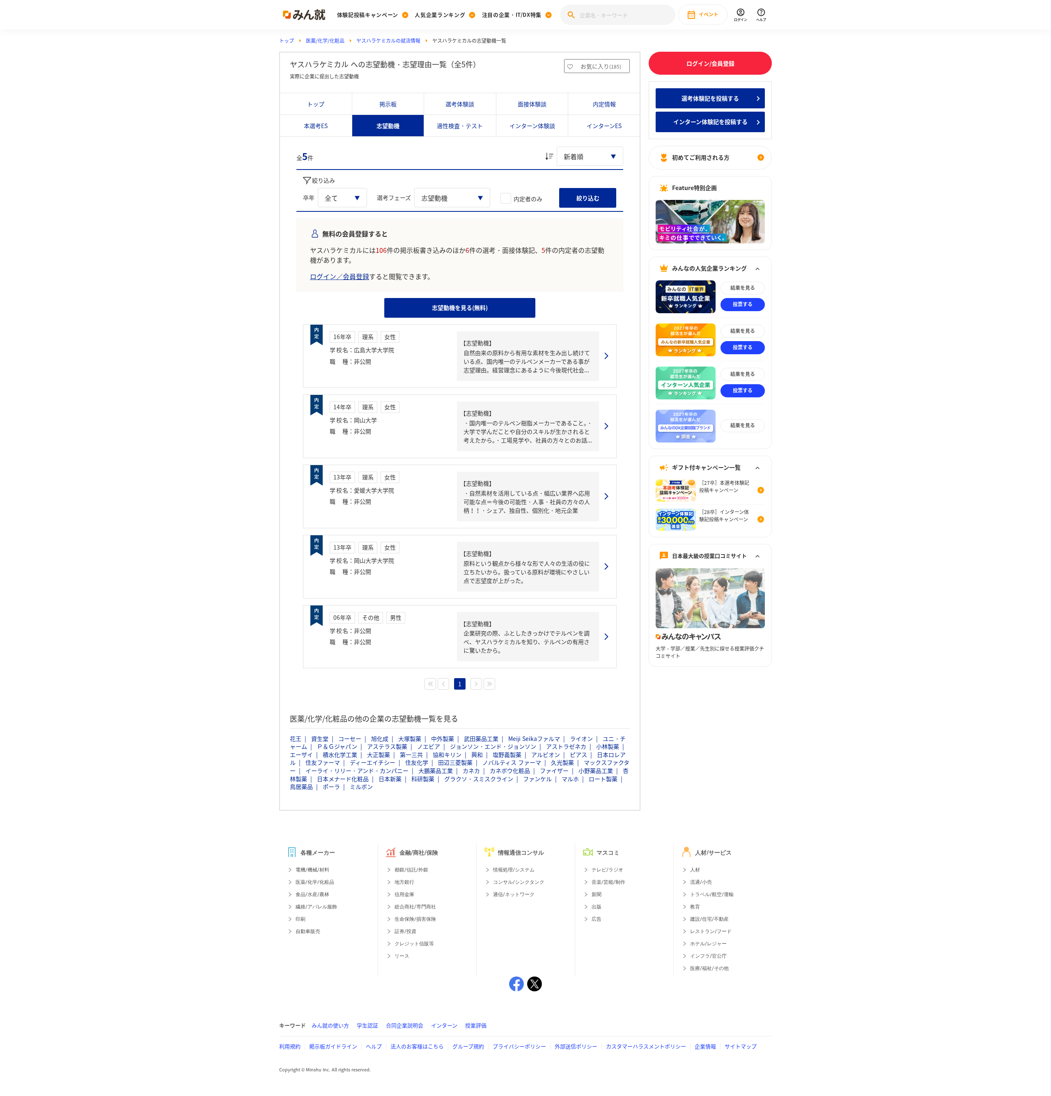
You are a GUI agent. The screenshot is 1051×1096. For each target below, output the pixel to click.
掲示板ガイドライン (333, 1046)
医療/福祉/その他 (709, 968)
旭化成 (379, 738)
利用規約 (290, 1046)
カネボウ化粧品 (510, 770)
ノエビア (428, 746)
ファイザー (554, 770)
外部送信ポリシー (576, 1046)
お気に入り (601, 66)
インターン (444, 1025)
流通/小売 (701, 882)
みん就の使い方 (330, 1025)
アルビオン (545, 754)
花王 (295, 738)
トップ (286, 40)
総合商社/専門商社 (415, 907)
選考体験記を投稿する (710, 98)
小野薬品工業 (595, 770)
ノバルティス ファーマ (511, 762)
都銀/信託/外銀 (411, 870)
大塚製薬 (409, 738)
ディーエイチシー (372, 762)
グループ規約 (468, 1046)
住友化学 (416, 762)
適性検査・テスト (460, 126)
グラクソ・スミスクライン (478, 779)
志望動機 (387, 126)
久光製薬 (562, 762)
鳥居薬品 (301, 786)
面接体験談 (532, 104)
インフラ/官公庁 (708, 956)
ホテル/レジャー (708, 944)
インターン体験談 (532, 126)
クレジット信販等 (414, 944)
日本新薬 (390, 779)
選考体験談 (459, 104)
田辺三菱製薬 (455, 762)
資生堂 (319, 738)
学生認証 (367, 1025)
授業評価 (475, 1025)
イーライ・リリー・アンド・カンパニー (356, 770)
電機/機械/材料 (312, 870)
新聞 (596, 894)
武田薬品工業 (481, 738)
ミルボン (361, 786)
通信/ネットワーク (514, 894)
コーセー (349, 738)
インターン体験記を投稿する (710, 122)
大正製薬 (378, 754)
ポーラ (331, 786)
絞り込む (587, 198)
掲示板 (388, 104)
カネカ (471, 770)
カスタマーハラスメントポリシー (646, 1046)
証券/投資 (405, 931)
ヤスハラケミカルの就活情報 (388, 40)
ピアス (578, 754)
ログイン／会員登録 (339, 276)
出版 (596, 907)
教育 (695, 907)
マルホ (570, 779)
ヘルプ (374, 1046)
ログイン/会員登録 (710, 63)
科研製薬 (422, 779)
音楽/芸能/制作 (608, 882)
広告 (596, 919)
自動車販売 (308, 931)
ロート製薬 (603, 779)
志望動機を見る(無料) (460, 307)
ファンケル (537, 779)
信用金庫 (404, 894)
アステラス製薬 (387, 746)
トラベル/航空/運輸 (712, 894)
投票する (743, 304)
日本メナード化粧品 (343, 779)
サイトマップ (741, 1046)
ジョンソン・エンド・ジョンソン (493, 746)
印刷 (300, 919)
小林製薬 (607, 746)
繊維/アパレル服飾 (316, 907)
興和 (477, 754)
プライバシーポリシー (519, 1046)
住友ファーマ (322, 762)
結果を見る (742, 288)
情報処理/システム (514, 870)
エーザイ (301, 754)
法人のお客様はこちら (417, 1046)
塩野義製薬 (507, 754)
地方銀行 (404, 882)
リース (402, 956)
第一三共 (411, 754)
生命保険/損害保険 (415, 919)
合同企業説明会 (404, 1025)
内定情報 (604, 104)
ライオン (581, 738)
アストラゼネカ (566, 746)
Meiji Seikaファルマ (534, 738)
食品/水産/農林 (312, 894)
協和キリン (447, 754)
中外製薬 (442, 738)
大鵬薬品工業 (435, 770)
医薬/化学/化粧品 (325, 40)
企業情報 (705, 1046)
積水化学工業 (340, 754)
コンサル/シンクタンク (518, 882)
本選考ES (316, 126)
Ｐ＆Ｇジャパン (337, 746)
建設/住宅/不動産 (709, 919)
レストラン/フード (711, 931)
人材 (695, 870)
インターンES (604, 126)
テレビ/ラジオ (607, 870)
